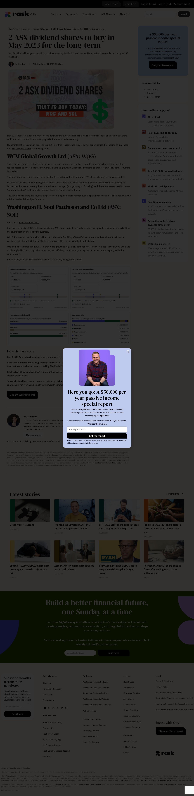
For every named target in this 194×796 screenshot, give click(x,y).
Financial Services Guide (87, 440)
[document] (97, 398)
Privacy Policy (102, 440)
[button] (128, 352)
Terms (76, 440)
